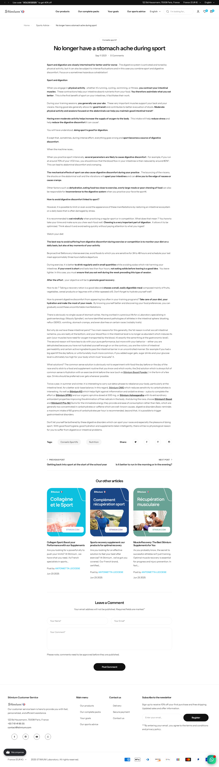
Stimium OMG (116, 387)
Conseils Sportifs (69, 442)
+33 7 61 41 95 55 (16, 723)
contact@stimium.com (19, 727)
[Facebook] (14, 737)
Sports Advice (42, 25)
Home (27, 25)
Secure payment (121, 712)
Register (196, 717)
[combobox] (178, 11)
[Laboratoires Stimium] (14, 11)
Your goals (85, 718)
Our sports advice (89, 724)
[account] (198, 11)
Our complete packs (90, 712)
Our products (87, 705)
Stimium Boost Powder (135, 372)
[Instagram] (26, 737)
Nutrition (94, 442)
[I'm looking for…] (167, 11)
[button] (4, 2)
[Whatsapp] (48, 737)
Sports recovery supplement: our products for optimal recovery (107, 544)
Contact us (118, 718)
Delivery (117, 705)
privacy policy (153, 729)
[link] (136, 442)
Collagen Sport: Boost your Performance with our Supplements (66, 544)
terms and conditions (197, 725)
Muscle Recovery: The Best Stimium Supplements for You (152, 544)
